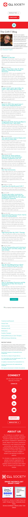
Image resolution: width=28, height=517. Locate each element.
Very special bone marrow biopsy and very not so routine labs (14, 138)
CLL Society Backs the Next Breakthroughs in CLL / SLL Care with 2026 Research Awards (13, 359)
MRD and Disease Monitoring (8, 338)
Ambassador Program (7, 49)
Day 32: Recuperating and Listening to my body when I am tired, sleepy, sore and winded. (14, 248)
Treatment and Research (9, 29)
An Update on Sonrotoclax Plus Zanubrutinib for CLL (12, 361)
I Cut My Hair (8, 57)
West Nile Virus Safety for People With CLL (11, 355)
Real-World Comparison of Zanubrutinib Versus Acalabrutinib (11, 353)
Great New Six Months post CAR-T (13, 186)
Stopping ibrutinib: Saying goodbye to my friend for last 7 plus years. (14, 122)
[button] (14, 25)
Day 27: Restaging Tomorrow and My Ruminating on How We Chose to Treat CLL (13, 284)
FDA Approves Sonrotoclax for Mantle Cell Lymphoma (13, 368)
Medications (4, 330)
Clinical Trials (4, 323)
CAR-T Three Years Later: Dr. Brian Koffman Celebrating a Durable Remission (13, 70)
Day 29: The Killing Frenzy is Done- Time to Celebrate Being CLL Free (13, 265)
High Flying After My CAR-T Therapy (13, 232)
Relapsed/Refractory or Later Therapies (11, 335)
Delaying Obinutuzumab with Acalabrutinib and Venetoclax (11, 365)
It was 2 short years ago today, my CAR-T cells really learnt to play (13, 88)
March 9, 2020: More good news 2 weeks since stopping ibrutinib (12, 104)
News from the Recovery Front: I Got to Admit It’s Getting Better (14, 215)
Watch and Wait (5, 326)
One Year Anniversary (8, 170)
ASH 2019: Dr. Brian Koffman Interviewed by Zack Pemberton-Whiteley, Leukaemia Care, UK (12, 157)
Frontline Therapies (6, 333)
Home (1, 29)
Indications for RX (5, 328)
